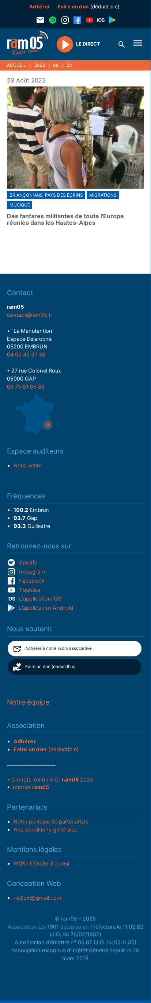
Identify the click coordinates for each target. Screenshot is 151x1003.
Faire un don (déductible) (50, 666)
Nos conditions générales (45, 829)
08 (55, 65)
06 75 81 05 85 (26, 386)
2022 (39, 65)
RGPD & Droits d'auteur (42, 863)
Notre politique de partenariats (51, 821)
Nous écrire (28, 465)
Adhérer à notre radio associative (58, 648)
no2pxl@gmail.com (37, 898)
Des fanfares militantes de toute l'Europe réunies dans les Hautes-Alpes (65, 219)
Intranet (30, 787)
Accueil (16, 65)
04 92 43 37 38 (26, 354)
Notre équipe (28, 702)
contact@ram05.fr (29, 315)
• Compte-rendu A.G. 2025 (50, 779)
